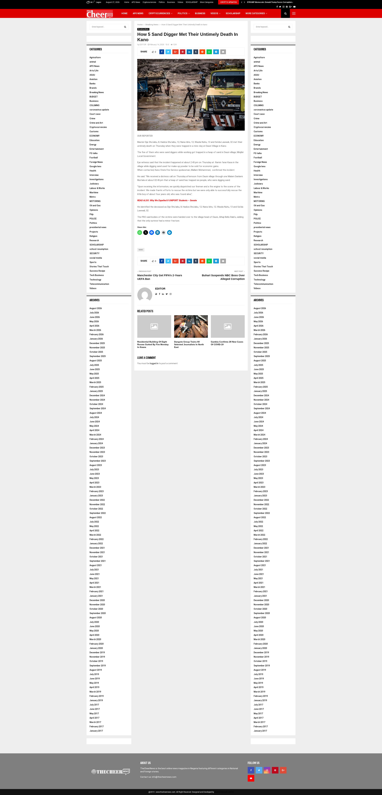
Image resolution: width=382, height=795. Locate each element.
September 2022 (98, 513)
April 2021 (94, 583)
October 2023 (96, 456)
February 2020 (97, 644)
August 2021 (96, 565)
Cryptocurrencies (149, 2)
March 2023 (95, 487)
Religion (93, 236)
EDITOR (143, 45)
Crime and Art (96, 123)
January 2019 (96, 700)
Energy (93, 144)
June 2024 (95, 421)
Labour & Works (97, 188)
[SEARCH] (125, 27)
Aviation (93, 79)
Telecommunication (99, 284)
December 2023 (97, 448)
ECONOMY (95, 136)
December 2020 (97, 600)
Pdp (91, 214)
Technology (95, 279)
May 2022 (94, 526)
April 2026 (94, 326)
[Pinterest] (275, 770)
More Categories (206, 2)
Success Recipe (97, 271)
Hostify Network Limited (224, 792)
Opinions (94, 210)
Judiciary (94, 184)
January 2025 (96, 391)
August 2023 (96, 465)
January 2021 (96, 596)
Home (126, 2)
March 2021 (95, 587)
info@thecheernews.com (164, 777)
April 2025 (94, 378)
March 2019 (95, 692)
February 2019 (97, 696)
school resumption (99, 249)
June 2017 (95, 709)
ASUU (92, 75)
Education (95, 140)
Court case (95, 114)
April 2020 (94, 635)
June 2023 (95, 474)
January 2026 (96, 339)
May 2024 (94, 426)
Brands (93, 88)
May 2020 (94, 630)
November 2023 (97, 452)
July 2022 (94, 522)
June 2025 (95, 369)
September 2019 (98, 665)
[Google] (283, 770)
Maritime (94, 192)
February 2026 (97, 334)
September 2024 (98, 408)
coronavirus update (99, 109)
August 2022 (96, 517)
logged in (154, 363)
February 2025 (97, 387)
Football (94, 157)
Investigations (97, 179)
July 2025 (94, 365)
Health (93, 171)
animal (93, 62)
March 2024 (95, 435)
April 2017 (94, 718)
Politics (162, 2)
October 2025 (96, 352)
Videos (180, 2)
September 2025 (98, 356)
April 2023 (94, 482)
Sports (93, 262)
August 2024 (96, 413)
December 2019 (97, 652)
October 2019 (96, 661)
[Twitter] (259, 770)
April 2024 (94, 430)
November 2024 (97, 400)
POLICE (93, 218)
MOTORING (95, 201)
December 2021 (97, 548)
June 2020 (95, 626)
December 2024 (97, 395)
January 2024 (96, 443)
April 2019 (94, 687)
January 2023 (96, 495)
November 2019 (97, 657)
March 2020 (95, 639)
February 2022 (97, 539)
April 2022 (94, 530)
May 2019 (94, 683)
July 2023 (94, 469)
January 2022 (96, 543)
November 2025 (97, 347)
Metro (93, 197)
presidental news (98, 227)
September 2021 (98, 561)
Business (171, 2)
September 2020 (98, 613)
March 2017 (95, 722)
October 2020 (96, 609)
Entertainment (97, 149)
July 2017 (94, 705)
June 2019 (95, 678)
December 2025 (97, 343)
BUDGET (94, 97)
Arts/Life (94, 70)
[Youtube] (251, 778)
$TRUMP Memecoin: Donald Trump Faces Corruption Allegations (274, 2)
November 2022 (97, 504)
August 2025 (96, 360)
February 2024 (97, 439)
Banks (93, 83)
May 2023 (94, 478)
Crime (92, 118)
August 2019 (96, 670)
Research (94, 240)
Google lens (95, 166)
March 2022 (95, 535)
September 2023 (98, 461)
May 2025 (94, 374)
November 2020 (97, 604)
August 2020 (96, 617)
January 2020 (96, 648)
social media (96, 258)
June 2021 (95, 574)
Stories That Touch (99, 266)
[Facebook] (251, 770)
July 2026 (94, 312)
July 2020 (94, 622)
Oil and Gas (95, 205)
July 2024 (94, 417)
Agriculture (95, 57)
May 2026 (94, 321)
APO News (136, 2)
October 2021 (96, 556)
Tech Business (97, 275)
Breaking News (143, 29)
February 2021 (97, 591)
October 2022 (96, 509)
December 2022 (97, 500)
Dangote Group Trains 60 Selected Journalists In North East (189, 344)
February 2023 (97, 491)
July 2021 (94, 569)
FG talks (94, 153)
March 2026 (95, 330)
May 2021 (94, 578)
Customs (94, 131)
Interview (94, 175)
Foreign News (96, 162)
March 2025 (95, 382)
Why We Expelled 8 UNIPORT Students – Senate (173, 200)
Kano (141, 250)
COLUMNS (94, 105)
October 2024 (96, 404)
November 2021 (97, 552)
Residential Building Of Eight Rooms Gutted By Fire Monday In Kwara (153, 344)
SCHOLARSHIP (192, 2)
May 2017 (94, 713)
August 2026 (96, 308)
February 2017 (97, 726)
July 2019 (94, 674)
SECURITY (94, 253)
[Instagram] (267, 770)
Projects (94, 232)
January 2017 (96, 731)
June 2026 (95, 317)
